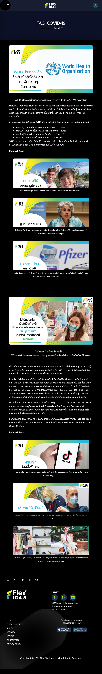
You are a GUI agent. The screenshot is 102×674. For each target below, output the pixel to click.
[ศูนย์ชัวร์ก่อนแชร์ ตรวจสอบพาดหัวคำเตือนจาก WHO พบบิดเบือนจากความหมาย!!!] (51, 219)
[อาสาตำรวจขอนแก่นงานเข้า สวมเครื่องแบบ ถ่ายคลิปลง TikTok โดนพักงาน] (51, 461)
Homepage (45, 28)
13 (30, 580)
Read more (64, 276)
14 (36, 580)
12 (23, 580)
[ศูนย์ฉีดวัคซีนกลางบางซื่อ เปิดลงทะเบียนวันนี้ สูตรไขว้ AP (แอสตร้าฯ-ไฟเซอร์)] (51, 262)
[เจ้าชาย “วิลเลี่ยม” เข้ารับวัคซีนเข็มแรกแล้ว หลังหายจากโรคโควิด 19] (51, 504)
